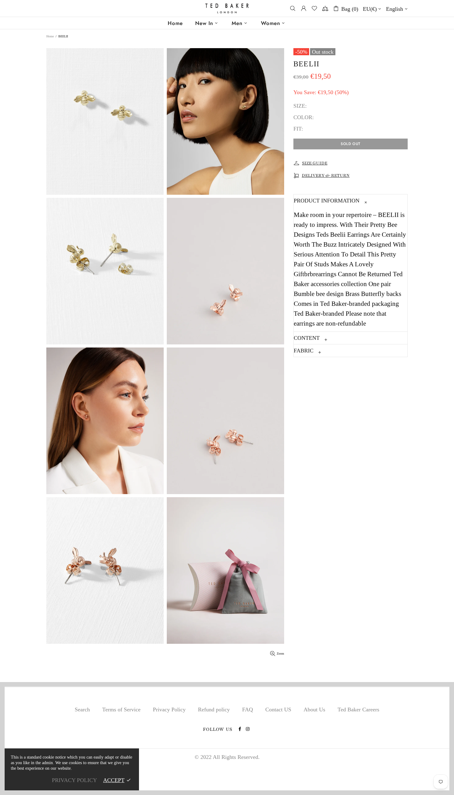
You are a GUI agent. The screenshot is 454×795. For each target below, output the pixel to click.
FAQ (247, 709)
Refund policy (214, 709)
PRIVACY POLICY (74, 780)
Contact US (278, 709)
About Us (314, 709)
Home (50, 36)
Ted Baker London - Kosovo (227, 8)
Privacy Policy (169, 709)
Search (82, 709)
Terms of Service (121, 709)
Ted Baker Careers (358, 709)
